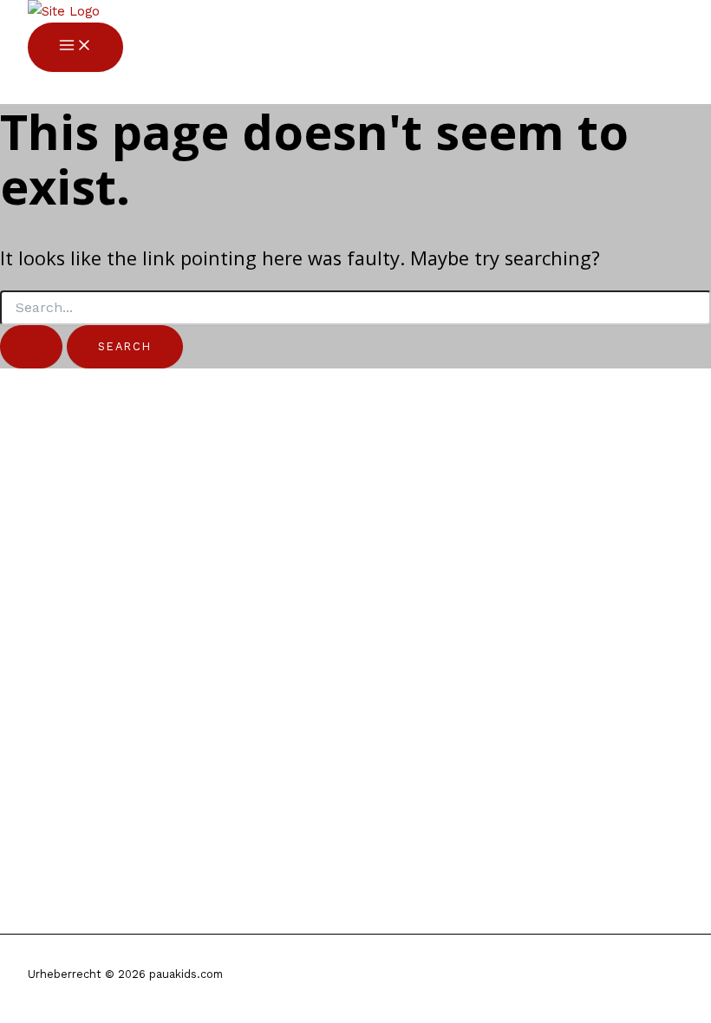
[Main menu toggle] (75, 47)
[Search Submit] (31, 346)
